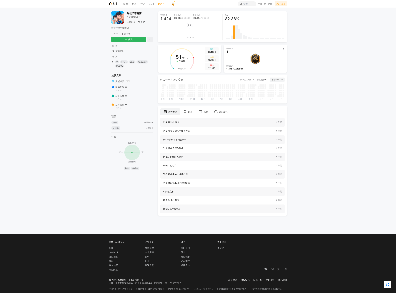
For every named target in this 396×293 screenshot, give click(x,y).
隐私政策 (282, 280)
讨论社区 (113, 257)
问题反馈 (257, 280)
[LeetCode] (113, 3)
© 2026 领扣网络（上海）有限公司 (126, 280)
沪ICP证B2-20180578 (178, 289)
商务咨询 (232, 280)
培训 (147, 261)
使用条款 (270, 280)
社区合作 (185, 248)
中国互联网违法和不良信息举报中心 (231, 289)
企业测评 (149, 252)
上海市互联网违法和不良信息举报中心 (266, 289)
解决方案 (149, 265)
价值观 (220, 248)
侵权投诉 (245, 280)
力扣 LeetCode (116, 242)
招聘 (147, 257)
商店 (160, 3)
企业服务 (149, 242)
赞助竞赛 (185, 257)
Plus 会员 (113, 265)
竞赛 (134, 3)
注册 (260, 4)
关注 (130, 39)
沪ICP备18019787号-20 (120, 289)
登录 (270, 4)
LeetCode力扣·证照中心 (203, 289)
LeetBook (113, 252)
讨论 (142, 3)
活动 (183, 252)
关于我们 (221, 242)
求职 (151, 3)
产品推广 (185, 261)
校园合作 (185, 265)
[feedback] (387, 284)
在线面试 (149, 248)
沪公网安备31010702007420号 (150, 289)
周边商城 (113, 270)
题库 (125, 3)
